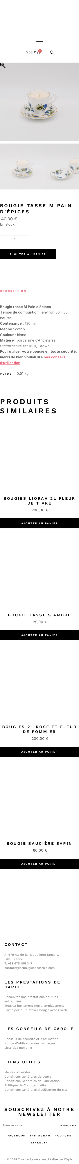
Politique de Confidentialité (25, 1085)
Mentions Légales (17, 1072)
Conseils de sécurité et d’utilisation (31, 1039)
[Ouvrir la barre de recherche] (52, 52)
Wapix (68, 1159)
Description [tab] (13, 291)
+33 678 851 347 (20, 963)
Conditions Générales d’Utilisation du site (36, 1089)
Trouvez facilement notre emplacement (34, 1005)
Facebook (16, 1135)
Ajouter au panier (28, 254)
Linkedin (39, 1142)
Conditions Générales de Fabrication (32, 1081)
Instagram (40, 1135)
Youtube (63, 1135)
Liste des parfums (18, 1047)
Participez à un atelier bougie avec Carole (36, 1010)
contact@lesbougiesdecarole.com (29, 967)
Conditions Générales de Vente (27, 1076)
